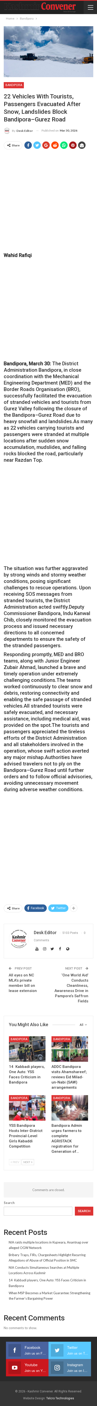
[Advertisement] (48, 201)
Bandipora (13, 85)
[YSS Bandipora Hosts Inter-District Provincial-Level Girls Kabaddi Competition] (27, 1108)
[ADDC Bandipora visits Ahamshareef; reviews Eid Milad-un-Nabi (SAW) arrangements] (69, 1049)
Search (9, 1203)
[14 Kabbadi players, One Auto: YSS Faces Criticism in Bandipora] (27, 1049)
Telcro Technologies (60, 1398)
